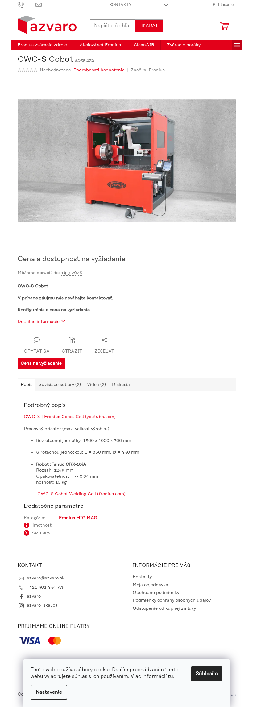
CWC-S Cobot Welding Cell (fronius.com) (81, 494)
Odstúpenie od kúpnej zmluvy (164, 608)
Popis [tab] (26, 384)
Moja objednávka (150, 584)
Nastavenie (49, 692)
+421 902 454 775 (46, 587)
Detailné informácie (39, 321)
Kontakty (120, 4)
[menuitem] (42, 45)
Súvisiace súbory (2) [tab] (60, 384)
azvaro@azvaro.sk (45, 578)
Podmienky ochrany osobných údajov (172, 600)
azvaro (34, 596)
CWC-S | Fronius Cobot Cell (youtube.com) (70, 416)
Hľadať (148, 25)
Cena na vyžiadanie (41, 363)
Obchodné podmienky (156, 592)
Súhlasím (207, 673)
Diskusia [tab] (121, 384)
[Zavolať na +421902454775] (27, 4)
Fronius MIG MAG (78, 517)
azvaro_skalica (42, 605)
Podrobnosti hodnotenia (99, 70)
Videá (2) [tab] (96, 384)
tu (170, 676)
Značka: (148, 70)
